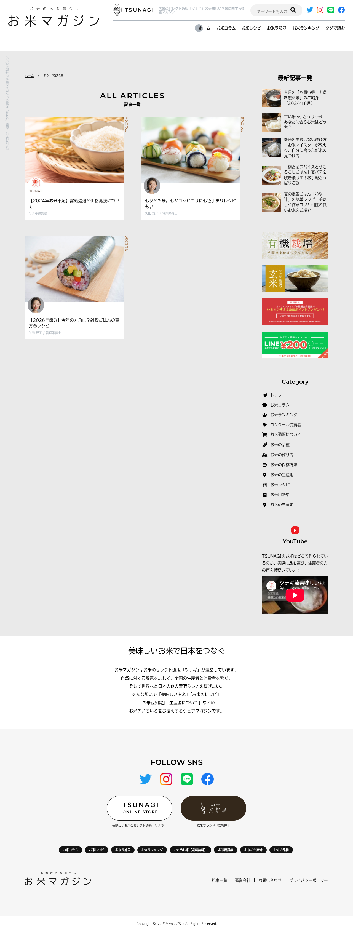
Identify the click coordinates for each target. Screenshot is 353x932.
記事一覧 (219, 880)
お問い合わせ (270, 880)
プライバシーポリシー (308, 880)
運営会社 (242, 880)
